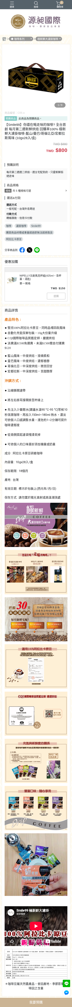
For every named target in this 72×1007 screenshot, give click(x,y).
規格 (8, 190)
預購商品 (11, 118)
